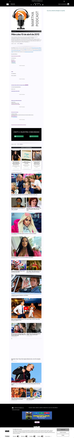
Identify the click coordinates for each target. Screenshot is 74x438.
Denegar (63, 435)
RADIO (34, 407)
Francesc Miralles (26, 149)
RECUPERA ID (55, 407)
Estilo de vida (16, 149)
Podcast (14, 31)
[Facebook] (18, 43)
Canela (25, 49)
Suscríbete (36, 422)
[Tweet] (19, 43)
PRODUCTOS (45, 407)
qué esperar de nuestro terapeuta (29, 51)
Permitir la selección (63, 432)
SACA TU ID (50, 407)
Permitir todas (63, 429)
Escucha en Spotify (19, 136)
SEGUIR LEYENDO (16, 168)
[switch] (26, 436)
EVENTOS (41, 407)
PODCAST (30, 407)
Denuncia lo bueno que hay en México (36, 47)
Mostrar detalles (47, 436)
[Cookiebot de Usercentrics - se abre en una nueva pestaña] (7, 436)
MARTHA (37, 407)
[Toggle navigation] (10, 1)
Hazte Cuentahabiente (62, 4)
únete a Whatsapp (34, 136)
